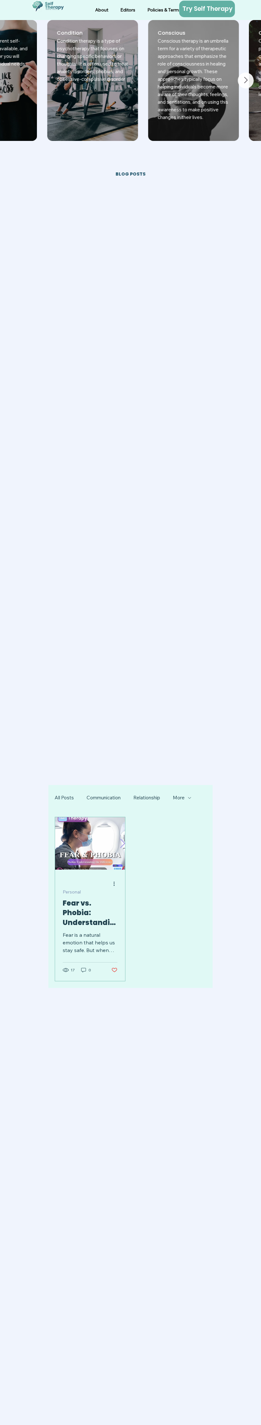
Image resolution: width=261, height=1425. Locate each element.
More (179, 798)
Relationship (146, 798)
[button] (164, 10)
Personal (72, 892)
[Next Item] (246, 80)
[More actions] (116, 884)
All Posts (64, 798)
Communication (104, 798)
